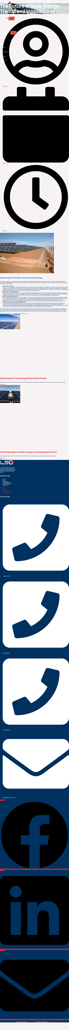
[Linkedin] (3, 60)
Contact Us (5, 51)
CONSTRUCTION (7, 482)
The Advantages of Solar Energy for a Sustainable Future (28, 452)
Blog (4, 47)
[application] (8, 18)
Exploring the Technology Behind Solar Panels (23, 378)
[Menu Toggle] (12, 18)
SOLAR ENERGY (7, 484)
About (4, 13)
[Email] (5, 60)
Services (5, 18)
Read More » (3, 384)
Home (4, 9)
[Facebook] (0, 60)
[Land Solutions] (5, 5)
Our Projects (6, 32)
